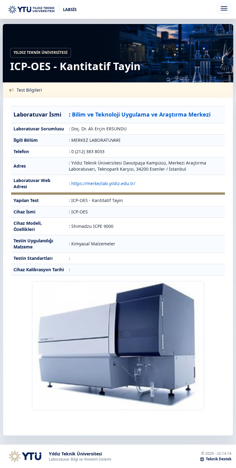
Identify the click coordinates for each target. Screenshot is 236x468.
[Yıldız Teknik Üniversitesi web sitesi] (25, 456)
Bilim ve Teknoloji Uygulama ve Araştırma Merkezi (141, 114)
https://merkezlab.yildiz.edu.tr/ (103, 183)
